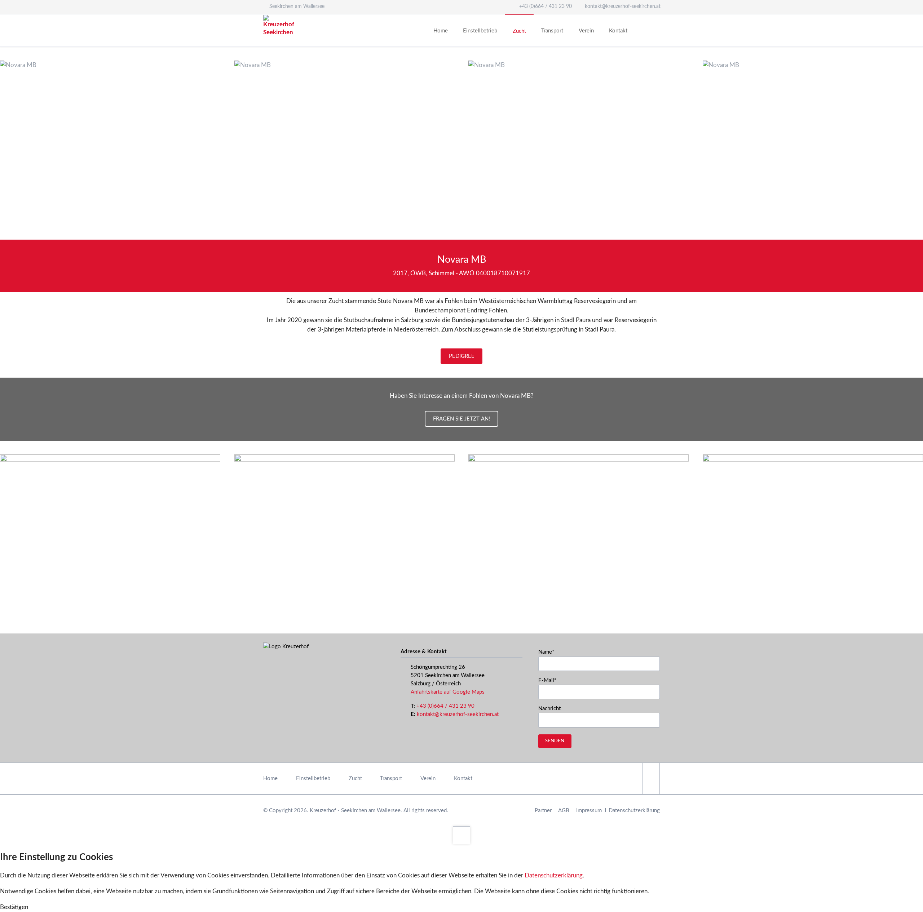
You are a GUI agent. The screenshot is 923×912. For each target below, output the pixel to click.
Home (270, 778)
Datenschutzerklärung (634, 810)
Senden (554, 741)
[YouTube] (650, 778)
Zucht (355, 778)
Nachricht (549, 708)
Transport (391, 778)
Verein (428, 778)
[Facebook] (634, 778)
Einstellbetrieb (313, 778)
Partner (543, 810)
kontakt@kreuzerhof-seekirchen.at (458, 714)
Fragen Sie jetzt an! (461, 419)
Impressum (589, 810)
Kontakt (463, 778)
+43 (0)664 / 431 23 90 (445, 706)
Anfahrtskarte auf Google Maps (448, 692)
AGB (563, 810)
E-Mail (550, 680)
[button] (14, 907)
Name (550, 652)
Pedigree (461, 356)
